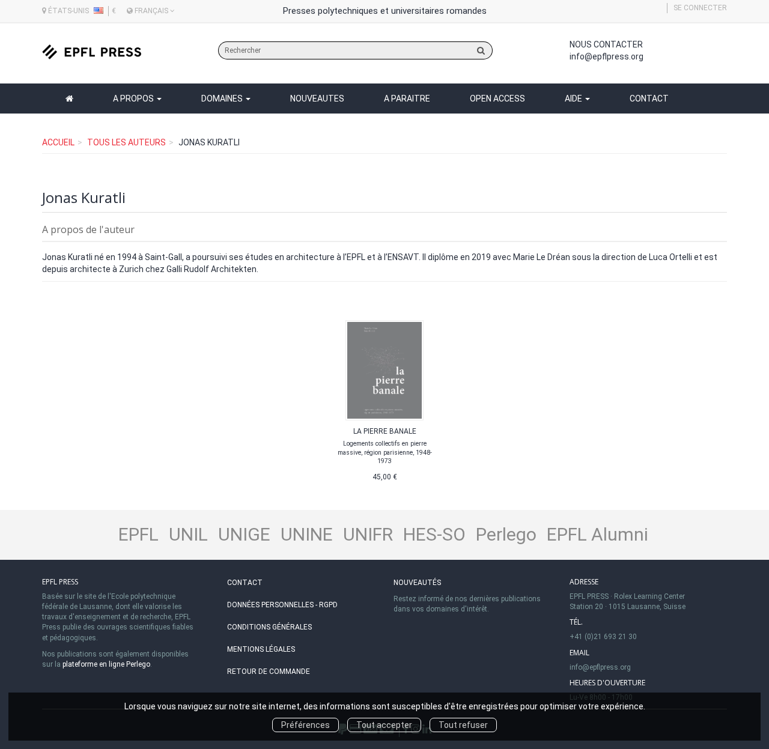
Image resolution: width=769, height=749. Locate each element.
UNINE (307, 534)
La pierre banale (384, 431)
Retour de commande (268, 671)
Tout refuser (463, 725)
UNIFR (368, 534)
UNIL (188, 534)
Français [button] (151, 11)
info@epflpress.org (606, 56)
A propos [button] (134, 98)
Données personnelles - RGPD (282, 605)
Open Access (497, 98)
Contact (649, 98)
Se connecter (700, 8)
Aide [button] (574, 98)
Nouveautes (317, 98)
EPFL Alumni (597, 534)
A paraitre (407, 98)
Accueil (58, 142)
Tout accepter (384, 725)
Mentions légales (261, 649)
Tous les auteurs (126, 142)
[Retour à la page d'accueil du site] (91, 51)
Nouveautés (417, 582)
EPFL (138, 534)
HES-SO (434, 534)
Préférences (305, 725)
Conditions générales (269, 627)
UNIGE (244, 534)
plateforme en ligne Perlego (106, 664)
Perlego (506, 534)
